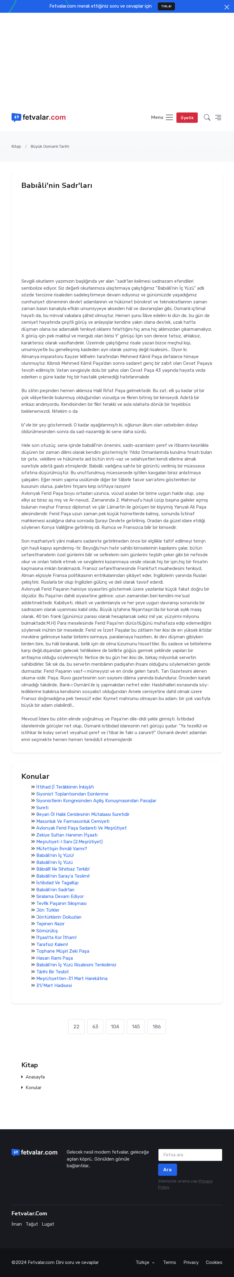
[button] (207, 118)
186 (157, 1027)
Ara (167, 1169)
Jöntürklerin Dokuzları (58, 917)
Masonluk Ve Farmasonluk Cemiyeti (72, 821)
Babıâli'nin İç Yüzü (54, 862)
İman (17, 1224)
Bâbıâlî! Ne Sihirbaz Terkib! (63, 869)
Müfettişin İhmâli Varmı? (61, 848)
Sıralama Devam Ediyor (60, 896)
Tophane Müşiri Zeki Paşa (62, 951)
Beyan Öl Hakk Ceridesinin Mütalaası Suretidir (82, 814)
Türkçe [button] (143, 1262)
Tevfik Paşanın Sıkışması (61, 903)
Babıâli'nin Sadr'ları (55, 889)
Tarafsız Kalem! (52, 944)
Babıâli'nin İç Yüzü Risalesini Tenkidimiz (76, 965)
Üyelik (187, 118)
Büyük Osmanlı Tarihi (50, 146)
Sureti (42, 807)
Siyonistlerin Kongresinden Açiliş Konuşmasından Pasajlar (96, 800)
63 (95, 1027)
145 (136, 1027)
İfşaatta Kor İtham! (56, 937)
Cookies (214, 1262)
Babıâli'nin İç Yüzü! (55, 855)
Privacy (191, 1262)
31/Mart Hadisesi (54, 985)
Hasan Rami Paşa (54, 958)
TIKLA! (166, 6)
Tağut (32, 1224)
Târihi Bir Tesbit (52, 972)
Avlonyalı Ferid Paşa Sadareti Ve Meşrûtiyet (81, 828)
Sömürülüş (47, 931)
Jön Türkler (47, 910)
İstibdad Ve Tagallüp (57, 882)
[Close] (227, 7)
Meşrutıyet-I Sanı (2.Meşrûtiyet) (69, 841)
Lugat (48, 1224)
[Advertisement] (117, 58)
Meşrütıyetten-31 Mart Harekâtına (72, 978)
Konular (33, 1088)
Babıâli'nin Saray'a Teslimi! (63, 876)
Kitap (16, 146)
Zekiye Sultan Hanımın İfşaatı (67, 835)
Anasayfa (35, 1077)
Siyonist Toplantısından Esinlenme (72, 794)
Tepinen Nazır (50, 924)
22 (76, 1027)
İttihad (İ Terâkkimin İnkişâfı (65, 787)
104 (115, 1027)
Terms (169, 1262)
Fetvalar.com (41, 1262)
